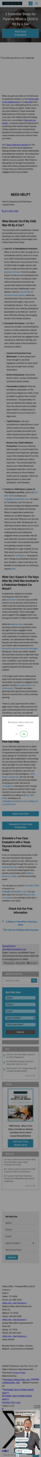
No (17, 734)
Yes (23, 734)
